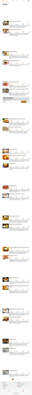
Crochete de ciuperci (13, 370)
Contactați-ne (19, 382)
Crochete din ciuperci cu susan (15, 126)
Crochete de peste (12, 185)
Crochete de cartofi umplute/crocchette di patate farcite (19, 286)
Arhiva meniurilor (5, 385)
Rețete (4, 382)
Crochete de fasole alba (13, 60)
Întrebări (4, 386)
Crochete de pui (12, 163)
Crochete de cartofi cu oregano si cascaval (17, 155)
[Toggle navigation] (28, 1)
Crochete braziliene (13, 51)
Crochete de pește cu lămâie (14, 21)
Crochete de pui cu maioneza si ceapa (16, 193)
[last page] (19, 379)
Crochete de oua (12, 348)
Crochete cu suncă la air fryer (15, 29)
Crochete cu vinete (13, 255)
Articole (4, 388)
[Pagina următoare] (17, 379)
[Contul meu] (18, 1)
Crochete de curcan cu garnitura (15, 224)
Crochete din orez (12, 339)
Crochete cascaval (12, 149)
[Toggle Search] (23, 1)
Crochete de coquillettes (14, 81)
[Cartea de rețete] (12, 1)
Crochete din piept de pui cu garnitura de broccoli (19, 247)
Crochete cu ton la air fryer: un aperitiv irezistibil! (18, 89)
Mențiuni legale (19, 386)
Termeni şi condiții (19, 385)
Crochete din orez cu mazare (15, 317)
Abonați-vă (24, 101)
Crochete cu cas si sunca (14, 277)
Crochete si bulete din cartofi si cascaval (17, 118)
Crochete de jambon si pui (14, 216)
